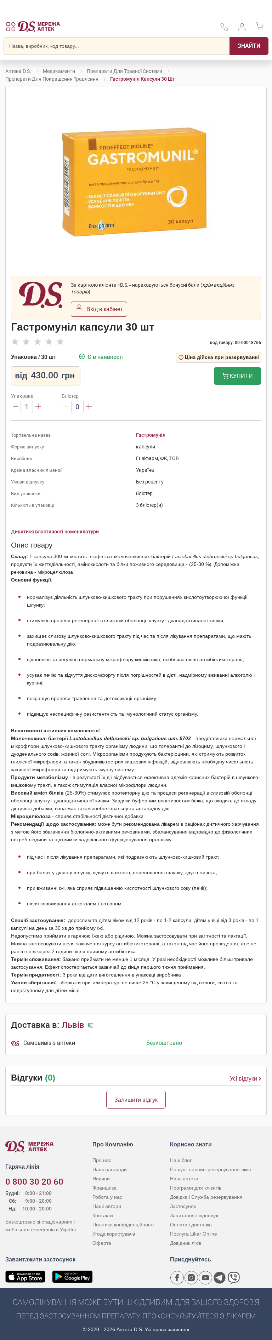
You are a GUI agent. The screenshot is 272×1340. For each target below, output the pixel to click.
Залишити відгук (136, 1100)
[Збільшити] (38, 407)
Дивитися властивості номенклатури (55, 531)
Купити (240, 376)
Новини (101, 1178)
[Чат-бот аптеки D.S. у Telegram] (219, 1278)
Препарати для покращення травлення (51, 79)
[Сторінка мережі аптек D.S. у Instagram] (191, 1278)
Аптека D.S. (18, 71)
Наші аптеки (184, 1178)
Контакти (102, 1215)
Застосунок (183, 1206)
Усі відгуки (243, 1079)
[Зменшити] (15, 407)
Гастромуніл (150, 435)
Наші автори (106, 1206)
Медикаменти (59, 71)
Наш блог (181, 1160)
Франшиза (104, 1188)
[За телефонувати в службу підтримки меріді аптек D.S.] (224, 29)
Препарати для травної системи (124, 71)
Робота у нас (107, 1197)
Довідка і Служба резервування (206, 1197)
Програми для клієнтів (195, 1188)
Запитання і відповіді (194, 1215)
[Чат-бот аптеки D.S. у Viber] (234, 1278)
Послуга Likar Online (193, 1234)
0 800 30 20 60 (34, 1182)
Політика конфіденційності (123, 1224)
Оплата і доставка (191, 1224)
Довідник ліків (185, 1243)
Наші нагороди (109, 1169)
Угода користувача (113, 1234)
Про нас (101, 1160)
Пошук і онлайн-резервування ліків (210, 1169)
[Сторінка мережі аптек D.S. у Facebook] (177, 1278)
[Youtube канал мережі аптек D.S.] (205, 1278)
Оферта (101, 1243)
